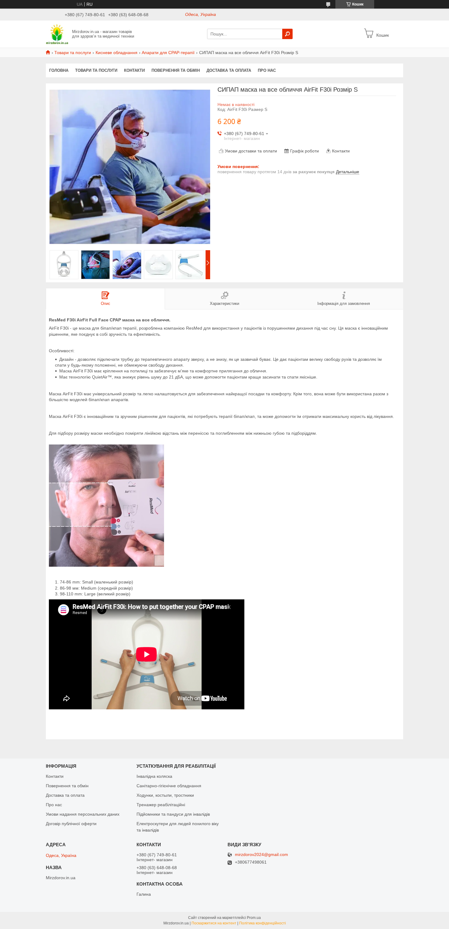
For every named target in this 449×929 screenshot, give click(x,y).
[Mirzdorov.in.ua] (57, 33)
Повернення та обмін (175, 70)
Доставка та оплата (228, 70)
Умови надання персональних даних (82, 814)
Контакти (134, 70)
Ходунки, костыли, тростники (165, 795)
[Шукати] (287, 34)
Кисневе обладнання (116, 52)
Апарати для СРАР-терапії (168, 52)
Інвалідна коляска (154, 776)
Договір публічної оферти (71, 823)
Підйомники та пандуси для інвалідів (173, 814)
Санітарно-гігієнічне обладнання (169, 785)
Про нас (267, 70)
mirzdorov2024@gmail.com (261, 854)
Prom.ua (254, 918)
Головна (58, 70)
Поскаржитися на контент (214, 923)
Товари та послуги (72, 52)
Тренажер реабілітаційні (161, 804)
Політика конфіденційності (262, 923)
